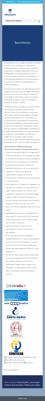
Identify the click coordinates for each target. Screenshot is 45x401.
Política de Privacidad (14, 385)
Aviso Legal (34, 382)
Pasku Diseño (22, 382)
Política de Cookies (32, 385)
